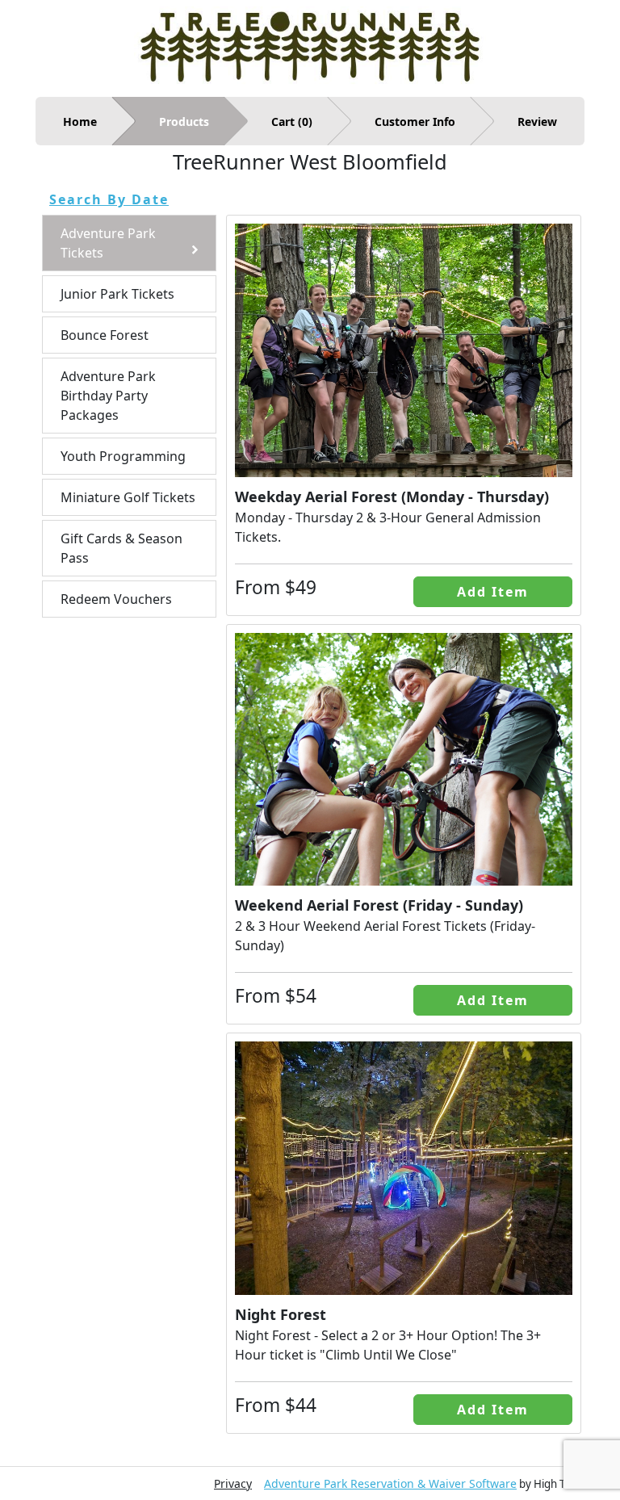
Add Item (493, 592)
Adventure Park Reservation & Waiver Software (390, 1483)
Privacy (233, 1483)
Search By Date (109, 199)
